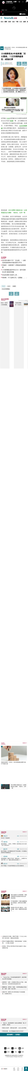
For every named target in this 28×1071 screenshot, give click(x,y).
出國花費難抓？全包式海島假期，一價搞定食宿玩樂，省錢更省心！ (18, 304)
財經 (9, 21)
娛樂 (24, 21)
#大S (9, 286)
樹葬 (11, 121)
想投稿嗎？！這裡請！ (14, 1034)
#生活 (3, 286)
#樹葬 (14, 286)
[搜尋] (26, 18)
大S (8, 118)
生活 (20, 21)
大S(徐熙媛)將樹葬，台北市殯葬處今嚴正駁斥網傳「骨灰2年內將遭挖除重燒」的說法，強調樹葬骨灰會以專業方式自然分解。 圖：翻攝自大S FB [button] (14, 90)
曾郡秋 (6, 63)
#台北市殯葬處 (6, 289)
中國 (17, 21)
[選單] (1, 18)
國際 (6, 21)
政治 (2, 21)
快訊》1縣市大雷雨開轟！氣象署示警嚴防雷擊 (4, 304)
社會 (13, 21)
